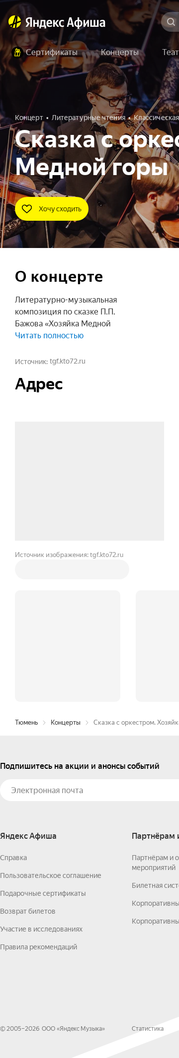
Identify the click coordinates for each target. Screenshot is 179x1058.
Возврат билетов (28, 761)
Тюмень (26, 572)
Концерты (66, 572)
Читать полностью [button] (49, 335)
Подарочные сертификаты (43, 743)
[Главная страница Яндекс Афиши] (14, 21)
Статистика (148, 878)
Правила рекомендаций (38, 797)
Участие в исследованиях (41, 779)
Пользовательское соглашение (50, 725)
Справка (13, 707)
